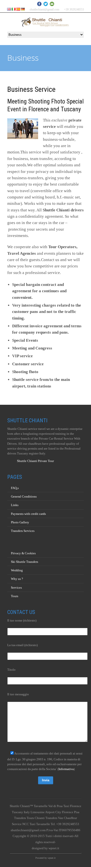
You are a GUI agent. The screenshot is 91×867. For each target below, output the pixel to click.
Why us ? (17, 579)
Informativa (66, 769)
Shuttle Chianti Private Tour (35, 461)
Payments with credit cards (28, 514)
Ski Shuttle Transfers (24, 562)
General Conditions (24, 496)
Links (14, 505)
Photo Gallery (20, 522)
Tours (14, 596)
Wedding (17, 570)
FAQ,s (15, 488)
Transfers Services (22, 531)
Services (16, 587)
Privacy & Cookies (23, 553)
